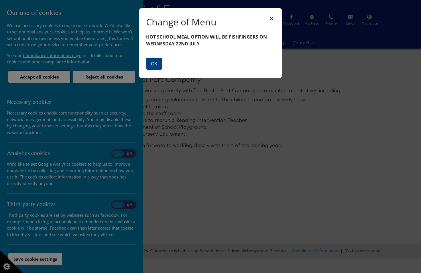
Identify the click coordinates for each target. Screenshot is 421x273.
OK (154, 64)
